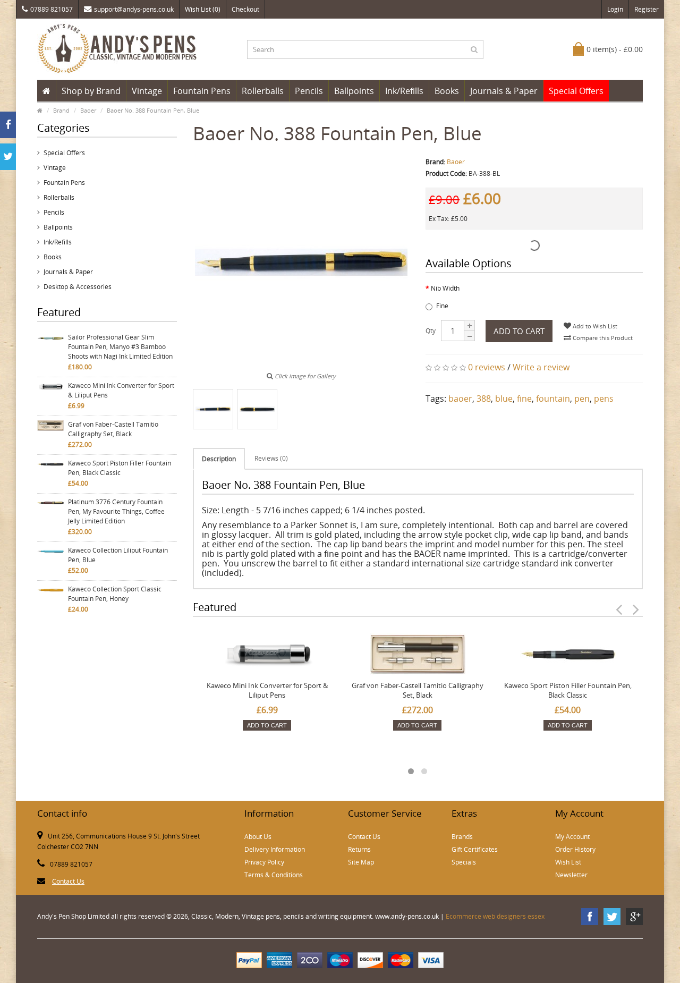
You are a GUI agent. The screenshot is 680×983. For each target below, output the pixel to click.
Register (646, 9)
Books (447, 91)
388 (484, 398)
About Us (257, 836)
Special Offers (576, 91)
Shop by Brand (91, 91)
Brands (462, 836)
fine (524, 398)
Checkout (245, 9)
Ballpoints (354, 91)
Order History (575, 849)
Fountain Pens (202, 91)
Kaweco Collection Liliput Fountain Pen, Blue (118, 555)
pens (604, 398)
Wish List (568, 862)
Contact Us (68, 881)
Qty (431, 330)
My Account (572, 836)
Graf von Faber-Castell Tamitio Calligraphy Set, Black (113, 429)
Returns (359, 849)
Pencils (309, 91)
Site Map (361, 862)
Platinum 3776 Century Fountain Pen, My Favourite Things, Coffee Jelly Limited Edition (116, 511)
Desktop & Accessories (78, 286)
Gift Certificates (475, 849)
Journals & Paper (504, 91)
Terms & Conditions (273, 874)
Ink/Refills (404, 91)
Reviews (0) (271, 458)
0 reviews (486, 367)
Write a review (541, 367)
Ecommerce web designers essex (495, 916)
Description (219, 458)
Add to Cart (519, 331)
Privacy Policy (264, 862)
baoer (460, 398)
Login (615, 9)
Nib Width (445, 288)
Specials (464, 862)
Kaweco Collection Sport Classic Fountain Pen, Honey (115, 593)
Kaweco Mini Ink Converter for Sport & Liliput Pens (121, 390)
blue (504, 398)
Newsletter (571, 874)
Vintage (147, 91)
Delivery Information (274, 849)
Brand (61, 110)
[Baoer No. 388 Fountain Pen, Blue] (213, 409)
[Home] (46, 90)
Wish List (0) (202, 9)
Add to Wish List (594, 326)
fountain (553, 398)
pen (582, 398)
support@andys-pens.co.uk (134, 9)
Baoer (88, 110)
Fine (442, 305)
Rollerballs (263, 91)
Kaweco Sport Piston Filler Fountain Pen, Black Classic (119, 468)
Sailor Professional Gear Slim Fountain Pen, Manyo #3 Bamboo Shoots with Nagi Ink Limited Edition (120, 347)
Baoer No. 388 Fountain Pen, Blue (153, 110)
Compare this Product (602, 338)
